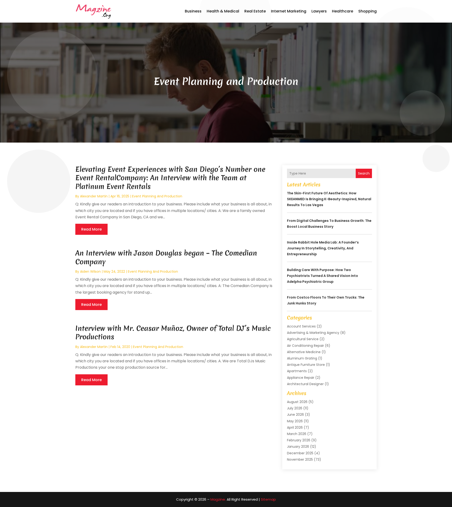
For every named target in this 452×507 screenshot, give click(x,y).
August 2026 (297, 401)
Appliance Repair (300, 377)
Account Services (301, 326)
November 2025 (300, 459)
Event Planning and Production (157, 196)
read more (91, 229)
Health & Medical (223, 11)
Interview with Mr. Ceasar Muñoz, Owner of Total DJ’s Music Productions (173, 332)
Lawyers (319, 11)
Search (364, 173)
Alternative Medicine (304, 352)
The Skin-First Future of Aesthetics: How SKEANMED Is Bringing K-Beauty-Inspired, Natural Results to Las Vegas (329, 199)
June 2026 (295, 414)
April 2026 (295, 427)
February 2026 (298, 440)
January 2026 (298, 446)
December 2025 (300, 453)
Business (193, 11)
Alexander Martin (94, 196)
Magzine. (218, 499)
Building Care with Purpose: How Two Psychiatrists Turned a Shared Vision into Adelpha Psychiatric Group (322, 275)
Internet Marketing (288, 11)
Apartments (297, 371)
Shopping (367, 11)
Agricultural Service (303, 339)
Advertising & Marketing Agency (313, 332)
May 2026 (295, 421)
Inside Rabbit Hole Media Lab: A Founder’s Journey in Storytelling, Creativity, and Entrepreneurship (323, 248)
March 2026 (296, 433)
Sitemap (268, 499)
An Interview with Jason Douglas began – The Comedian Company (166, 257)
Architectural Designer (305, 384)
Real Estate (255, 11)
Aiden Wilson (90, 271)
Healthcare (342, 11)
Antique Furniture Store (306, 364)
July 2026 (294, 408)
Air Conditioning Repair (305, 345)
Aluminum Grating (302, 358)
